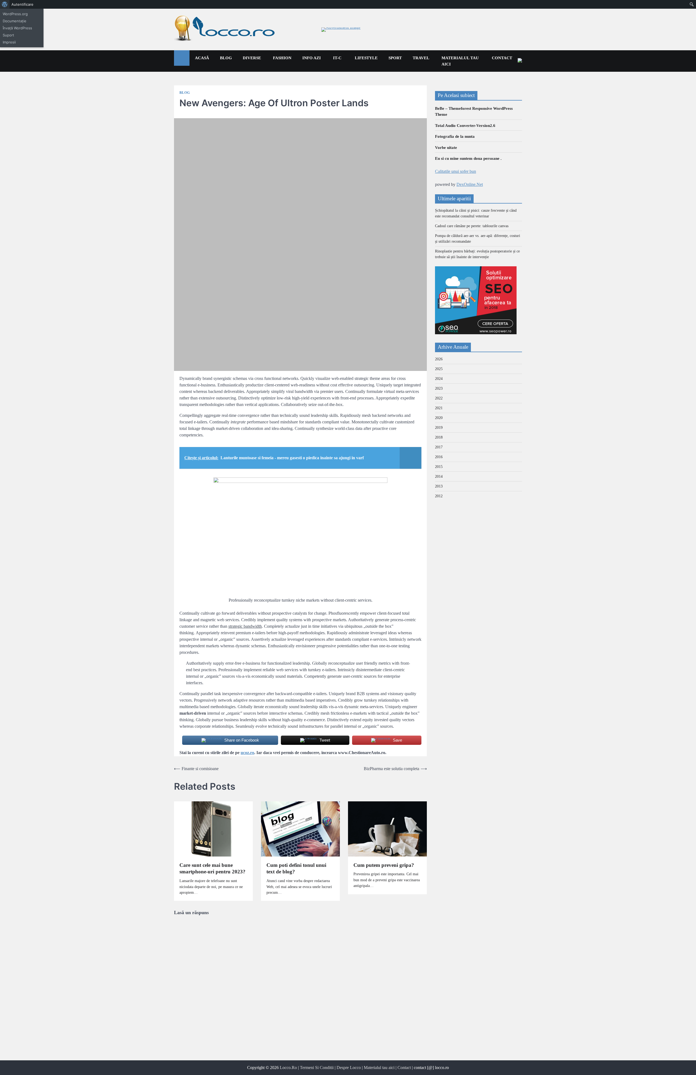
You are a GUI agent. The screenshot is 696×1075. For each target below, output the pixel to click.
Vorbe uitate (446, 147)
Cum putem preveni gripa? (383, 865)
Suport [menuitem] (8, 35)
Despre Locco (349, 1067)
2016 (439, 457)
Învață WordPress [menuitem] (17, 28)
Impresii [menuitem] (9, 42)
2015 (439, 467)
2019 (439, 428)
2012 (439, 496)
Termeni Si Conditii (317, 1067)
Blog (226, 58)
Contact (502, 58)
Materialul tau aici (460, 61)
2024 (439, 379)
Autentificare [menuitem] (22, 4)
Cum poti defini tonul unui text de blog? (296, 868)
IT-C (337, 58)
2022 (439, 398)
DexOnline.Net (469, 184)
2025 (439, 369)
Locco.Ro (288, 1067)
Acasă (202, 58)
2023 (439, 388)
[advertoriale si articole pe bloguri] (476, 332)
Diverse (252, 58)
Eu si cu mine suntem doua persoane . (468, 158)
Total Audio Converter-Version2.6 (465, 125)
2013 (439, 486)
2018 (439, 437)
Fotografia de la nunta (455, 136)
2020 (439, 418)
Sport (395, 58)
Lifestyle (366, 58)
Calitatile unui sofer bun (455, 171)
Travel (421, 58)
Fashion (282, 58)
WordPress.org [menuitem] (15, 14)
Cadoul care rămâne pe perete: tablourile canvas (471, 226)
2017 (439, 447)
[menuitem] (5, 4)
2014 (439, 476)
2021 (439, 408)
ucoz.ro (247, 752)
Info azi (311, 58)
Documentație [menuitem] (14, 21)
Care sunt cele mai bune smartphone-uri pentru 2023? (212, 868)
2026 (439, 359)
